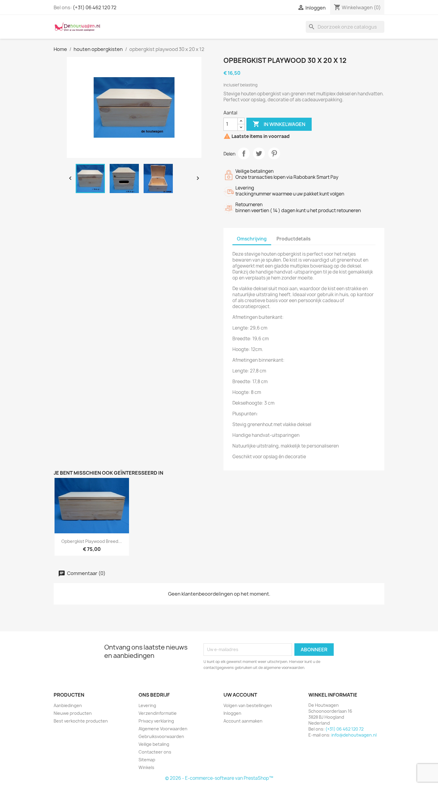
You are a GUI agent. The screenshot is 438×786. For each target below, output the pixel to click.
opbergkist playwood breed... (91, 541)
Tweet (259, 153)
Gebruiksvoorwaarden (161, 736)
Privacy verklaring (156, 721)
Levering (147, 705)
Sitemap (147, 759)
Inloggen (232, 713)
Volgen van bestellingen (247, 705)
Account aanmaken (243, 721)
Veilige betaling (154, 744)
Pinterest (274, 153)
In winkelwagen (279, 124)
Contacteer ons (155, 752)
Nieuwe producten (73, 713)
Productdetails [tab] (293, 239)
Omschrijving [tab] (252, 239)
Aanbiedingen (68, 705)
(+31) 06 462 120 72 (95, 7)
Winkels (146, 767)
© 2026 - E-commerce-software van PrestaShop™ (219, 778)
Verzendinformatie (158, 713)
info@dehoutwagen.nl (354, 735)
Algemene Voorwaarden (163, 728)
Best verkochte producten (81, 721)
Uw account (240, 695)
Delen (244, 153)
